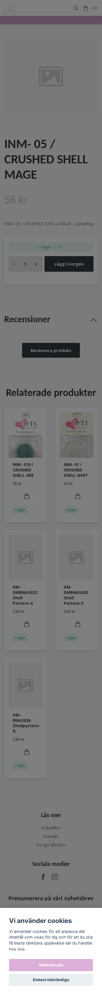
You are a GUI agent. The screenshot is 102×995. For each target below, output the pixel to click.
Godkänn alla (51, 965)
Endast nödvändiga (51, 979)
